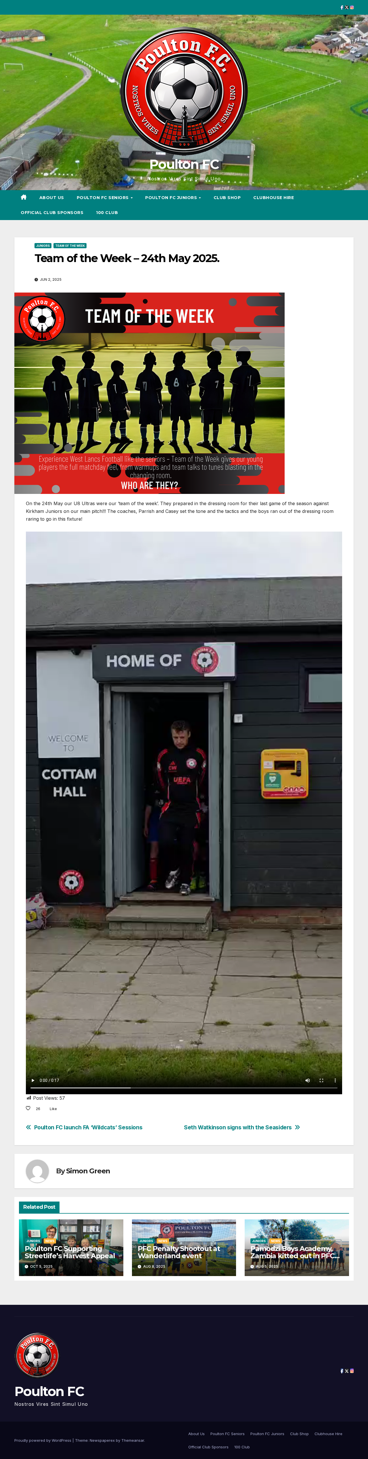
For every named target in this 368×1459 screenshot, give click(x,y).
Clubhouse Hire (273, 197)
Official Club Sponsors (52, 212)
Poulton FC (184, 164)
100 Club (107, 212)
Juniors (43, 245)
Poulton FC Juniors (171, 197)
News (49, 1241)
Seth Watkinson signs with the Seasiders (238, 1127)
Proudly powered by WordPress (43, 1440)
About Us (51, 197)
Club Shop (227, 197)
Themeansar (132, 1440)
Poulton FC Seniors (103, 197)
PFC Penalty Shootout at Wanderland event (179, 1252)
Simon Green (88, 1171)
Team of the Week (70, 245)
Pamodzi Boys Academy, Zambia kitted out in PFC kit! (292, 1255)
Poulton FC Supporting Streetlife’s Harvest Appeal (70, 1252)
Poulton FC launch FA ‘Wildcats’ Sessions (88, 1127)
